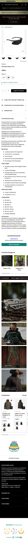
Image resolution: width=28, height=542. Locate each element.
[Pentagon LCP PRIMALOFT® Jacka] (7, 404)
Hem (2, 27)
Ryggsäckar (8, 342)
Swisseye (3, 64)
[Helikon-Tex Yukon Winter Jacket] (20, 404)
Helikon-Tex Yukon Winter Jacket (20, 414)
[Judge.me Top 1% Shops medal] (14, 531)
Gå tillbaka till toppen (14, 458)
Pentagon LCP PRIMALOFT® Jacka (6, 415)
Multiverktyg (8, 318)
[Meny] (2, 4)
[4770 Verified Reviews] (14, 452)
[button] (25, 4)
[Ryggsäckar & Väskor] (19, 260)
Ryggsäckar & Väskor (19, 269)
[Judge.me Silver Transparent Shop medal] (7, 531)
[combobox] (14, 8)
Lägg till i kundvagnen (19, 90)
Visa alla (24, 395)
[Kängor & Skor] (7, 260)
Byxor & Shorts (8, 365)
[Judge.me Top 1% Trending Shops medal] (21, 531)
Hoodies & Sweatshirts (10, 389)
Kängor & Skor (7, 268)
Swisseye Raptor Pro (9, 27)
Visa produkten (14, 21)
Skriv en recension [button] (14, 244)
